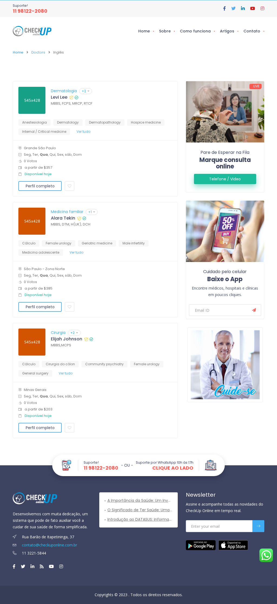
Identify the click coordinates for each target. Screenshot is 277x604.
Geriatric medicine (97, 243)
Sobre (165, 31)
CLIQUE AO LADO (172, 468)
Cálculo (28, 243)
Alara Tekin (63, 218)
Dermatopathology (105, 122)
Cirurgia (58, 332)
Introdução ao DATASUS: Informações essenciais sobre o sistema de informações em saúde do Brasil (139, 519)
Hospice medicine (146, 122)
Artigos (227, 31)
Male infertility (134, 243)
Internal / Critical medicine (44, 131)
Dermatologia (64, 91)
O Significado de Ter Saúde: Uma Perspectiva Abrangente (139, 510)
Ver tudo (83, 131)
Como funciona (195, 31)
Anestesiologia (34, 122)
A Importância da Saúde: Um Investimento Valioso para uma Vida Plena (139, 500)
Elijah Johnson (66, 339)
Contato (251, 31)
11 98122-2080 (30, 11)
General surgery (35, 373)
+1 (90, 212)
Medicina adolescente (40, 252)
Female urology (58, 243)
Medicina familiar (67, 211)
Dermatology (68, 122)
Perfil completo (40, 186)
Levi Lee (59, 97)
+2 (84, 91)
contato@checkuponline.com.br (49, 544)
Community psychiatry (104, 364)
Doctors (38, 52)
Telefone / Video (225, 179)
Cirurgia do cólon (60, 364)
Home (144, 31)
